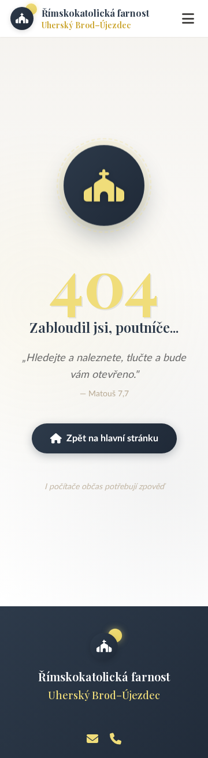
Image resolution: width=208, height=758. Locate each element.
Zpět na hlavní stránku (112, 438)
